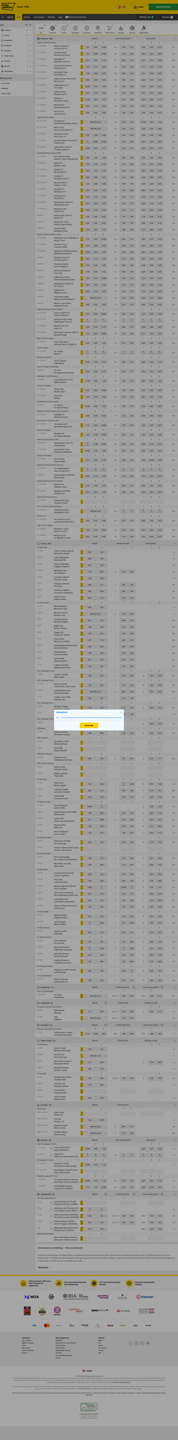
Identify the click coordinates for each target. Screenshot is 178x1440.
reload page (89, 725)
